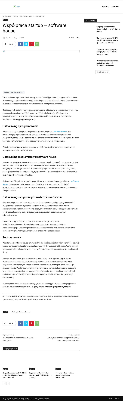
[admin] (4, 38)
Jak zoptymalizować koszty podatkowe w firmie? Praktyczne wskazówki (107, 63)
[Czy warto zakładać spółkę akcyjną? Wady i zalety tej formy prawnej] (41, 362)
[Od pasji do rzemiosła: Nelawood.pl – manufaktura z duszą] (89, 29)
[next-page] (7, 383)
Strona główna (7, 16)
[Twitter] (26, 44)
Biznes (16, 16)
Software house (24, 312)
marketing (13, 312)
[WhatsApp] (37, 44)
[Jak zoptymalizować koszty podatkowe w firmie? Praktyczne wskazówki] (89, 63)
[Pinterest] (31, 44)
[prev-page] (4, 383)
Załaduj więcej (101, 72)
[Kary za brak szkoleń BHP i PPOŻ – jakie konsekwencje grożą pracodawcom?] (15, 362)
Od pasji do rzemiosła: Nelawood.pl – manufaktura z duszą (108, 29)
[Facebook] (20, 44)
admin (10, 38)
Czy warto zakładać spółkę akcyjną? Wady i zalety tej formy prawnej (40, 375)
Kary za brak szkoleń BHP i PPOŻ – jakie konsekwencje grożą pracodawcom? (14, 375)
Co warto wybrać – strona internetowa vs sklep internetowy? (64, 375)
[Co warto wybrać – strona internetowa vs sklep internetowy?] (67, 362)
